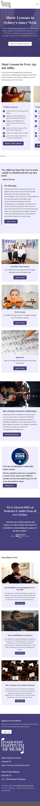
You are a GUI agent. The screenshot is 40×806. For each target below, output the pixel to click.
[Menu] (37, 4)
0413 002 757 (6, 762)
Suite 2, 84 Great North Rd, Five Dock (15, 765)
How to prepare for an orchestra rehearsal (20, 685)
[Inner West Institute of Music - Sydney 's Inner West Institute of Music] (11, 4)
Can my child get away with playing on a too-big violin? (20, 589)
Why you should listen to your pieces (20, 635)
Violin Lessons (10, 107)
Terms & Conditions (8, 788)
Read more (20, 603)
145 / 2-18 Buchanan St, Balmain (13, 779)
